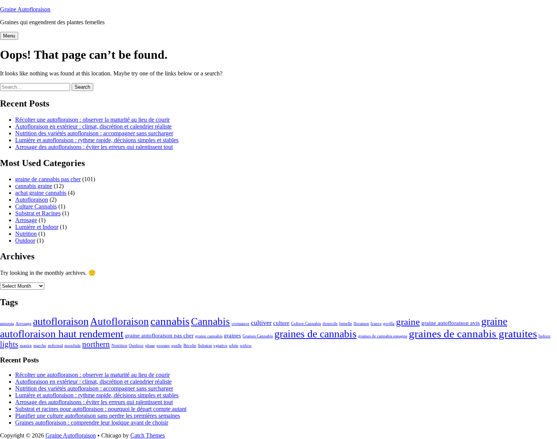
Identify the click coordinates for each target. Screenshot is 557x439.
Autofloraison (31, 199)
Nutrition (26, 233)
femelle (345, 323)
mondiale (72, 345)
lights (9, 344)
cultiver (261, 322)
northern (96, 344)
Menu (9, 36)
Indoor (544, 336)
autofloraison (61, 321)
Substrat (205, 345)
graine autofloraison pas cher (159, 335)
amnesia (7, 323)
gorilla (388, 323)
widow (246, 345)
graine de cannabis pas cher (48, 179)
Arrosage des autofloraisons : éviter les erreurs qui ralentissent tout (94, 147)
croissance (240, 323)
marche (39, 345)
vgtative (220, 345)
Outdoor (25, 240)
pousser (163, 345)
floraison (361, 323)
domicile (330, 323)
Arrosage (26, 220)
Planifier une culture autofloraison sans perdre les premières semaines (97, 415)
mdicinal (55, 345)
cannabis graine (33, 186)
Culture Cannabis (36, 206)
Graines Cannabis (258, 336)
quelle (176, 345)
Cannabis (210, 321)
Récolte (189, 345)
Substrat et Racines (38, 213)
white (233, 345)
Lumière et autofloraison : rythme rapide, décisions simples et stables (96, 140)
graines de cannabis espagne (382, 336)
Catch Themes (147, 435)
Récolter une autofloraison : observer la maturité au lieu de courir (92, 119)
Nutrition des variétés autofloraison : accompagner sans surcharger (94, 133)
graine (408, 322)
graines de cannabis (315, 334)
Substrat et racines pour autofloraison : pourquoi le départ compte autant (100, 409)
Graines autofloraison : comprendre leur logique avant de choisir (91, 422)
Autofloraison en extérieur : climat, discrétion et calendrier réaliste (93, 126)
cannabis (169, 321)
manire (26, 345)
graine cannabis (208, 336)
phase (150, 345)
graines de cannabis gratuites (473, 334)
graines (232, 335)
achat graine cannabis (40, 193)
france (376, 323)
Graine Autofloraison (25, 9)
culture (281, 323)
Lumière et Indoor (36, 227)
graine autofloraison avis (450, 323)
